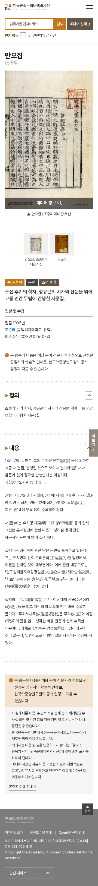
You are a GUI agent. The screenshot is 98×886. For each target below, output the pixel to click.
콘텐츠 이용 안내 (21, 786)
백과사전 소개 (14, 832)
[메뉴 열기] (89, 7)
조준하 (10, 329)
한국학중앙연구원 (19, 820)
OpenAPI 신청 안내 (71, 832)
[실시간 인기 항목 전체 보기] (23, 35)
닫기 (89, 395)
